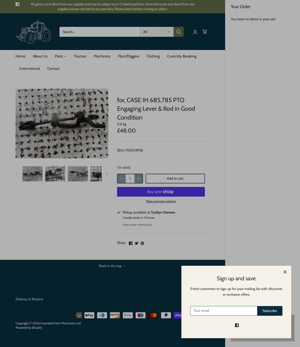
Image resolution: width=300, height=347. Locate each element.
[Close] (285, 272)
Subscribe (270, 311)
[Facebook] (237, 325)
